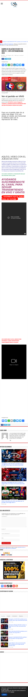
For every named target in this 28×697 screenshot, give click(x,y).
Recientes (3, 616)
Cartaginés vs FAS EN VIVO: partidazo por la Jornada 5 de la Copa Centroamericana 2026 (12, 464)
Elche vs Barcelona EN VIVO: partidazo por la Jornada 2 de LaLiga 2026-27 (13, 501)
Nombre (4, 529)
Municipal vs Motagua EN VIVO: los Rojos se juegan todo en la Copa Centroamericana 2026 (13, 483)
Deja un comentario (20, 55)
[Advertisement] (14, 23)
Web (2, 538)
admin (4, 55)
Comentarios (14, 616)
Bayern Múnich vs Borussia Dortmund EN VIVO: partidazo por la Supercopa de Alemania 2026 (17, 644)
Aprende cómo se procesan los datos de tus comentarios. (12, 548)
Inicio (2, 44)
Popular (8, 616)
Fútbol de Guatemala (8, 44)
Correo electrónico (6, 533)
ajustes (12, 692)
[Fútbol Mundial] (14, 4)
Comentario (4, 516)
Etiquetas (21, 616)
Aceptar (4, 694)
